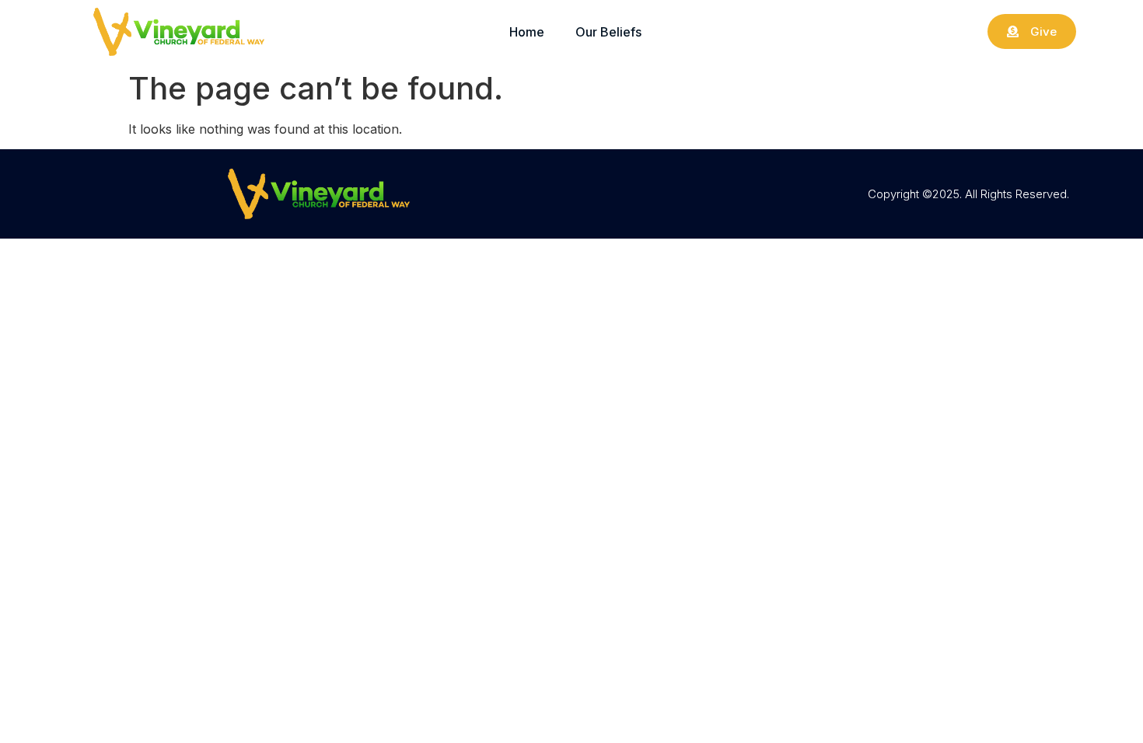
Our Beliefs (608, 32)
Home (526, 32)
